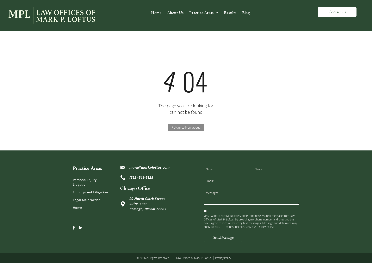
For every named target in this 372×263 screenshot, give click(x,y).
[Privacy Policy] (265, 227)
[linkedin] (81, 228)
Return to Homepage (186, 127)
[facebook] (74, 228)
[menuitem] (156, 13)
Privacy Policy (223, 258)
